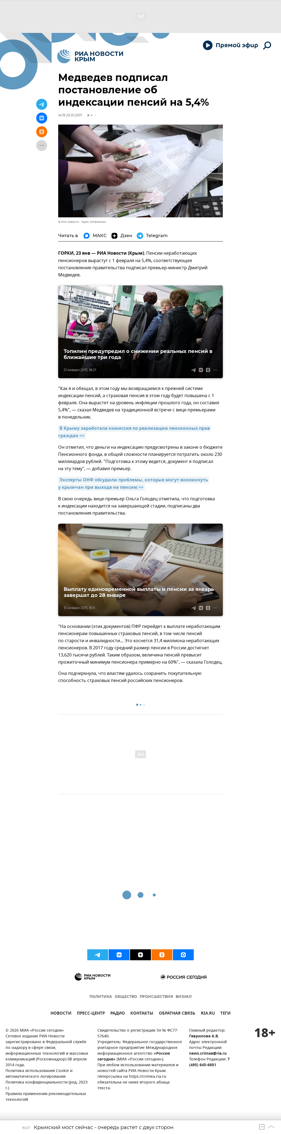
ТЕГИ (225, 1014)
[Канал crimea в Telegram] (97, 954)
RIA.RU (208, 1014)
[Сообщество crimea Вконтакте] (119, 954)
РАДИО (117, 1014)
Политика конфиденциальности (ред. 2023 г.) (46, 1085)
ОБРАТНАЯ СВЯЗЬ (177, 1014)
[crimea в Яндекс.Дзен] (140, 954)
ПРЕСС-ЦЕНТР (91, 1014)
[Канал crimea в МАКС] (183, 954)
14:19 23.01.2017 (70, 115)
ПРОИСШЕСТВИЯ (156, 997)
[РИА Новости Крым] (90, 56)
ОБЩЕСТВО (126, 997)
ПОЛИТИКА (100, 997)
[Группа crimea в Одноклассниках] (161, 954)
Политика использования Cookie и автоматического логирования (38, 1074)
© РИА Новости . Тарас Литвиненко (82, 222)
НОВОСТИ (60, 1014)
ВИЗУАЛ (184, 997)
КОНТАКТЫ (141, 1014)
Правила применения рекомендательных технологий (45, 1097)
